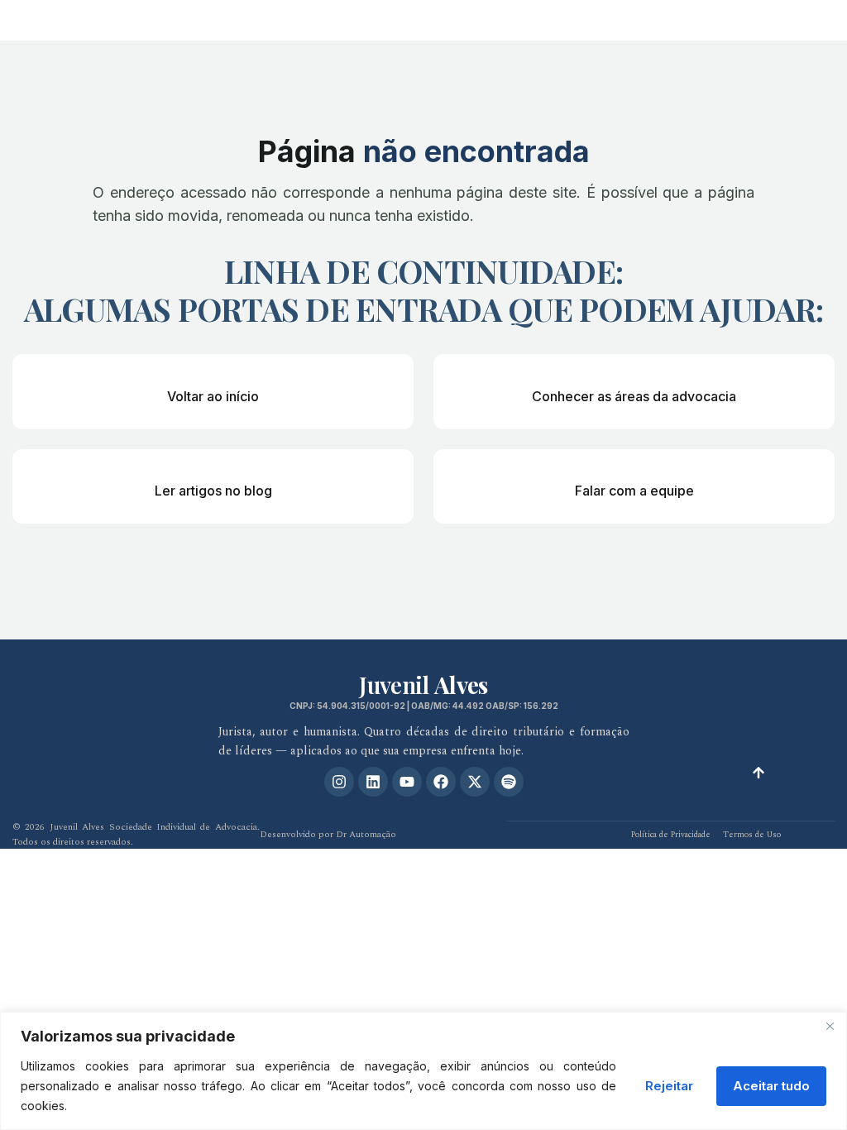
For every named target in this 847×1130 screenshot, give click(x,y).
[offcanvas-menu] (822, 19)
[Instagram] (339, 782)
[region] (423, 1071)
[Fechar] (830, 1026)
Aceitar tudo (771, 1086)
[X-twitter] (475, 782)
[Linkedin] (373, 782)
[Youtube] (407, 782)
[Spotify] (509, 782)
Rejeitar (669, 1086)
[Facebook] (441, 782)
